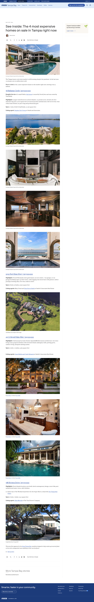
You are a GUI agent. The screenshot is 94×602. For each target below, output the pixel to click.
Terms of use (80, 588)
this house (29, 94)
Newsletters (12, 1)
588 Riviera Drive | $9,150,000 (17, 483)
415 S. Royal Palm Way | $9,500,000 (20, 337)
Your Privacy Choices (82, 590)
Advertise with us (61, 588)
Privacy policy (81, 586)
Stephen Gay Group (20, 110)
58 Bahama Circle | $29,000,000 (18, 91)
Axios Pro (30, 1)
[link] (7, 40)
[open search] (87, 5)
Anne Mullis (18, 395)
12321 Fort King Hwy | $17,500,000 (19, 274)
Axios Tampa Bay (26, 546)
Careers (59, 590)
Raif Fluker (9, 395)
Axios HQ (70, 590)
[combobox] (22, 1)
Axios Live (37, 1)
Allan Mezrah (18, 500)
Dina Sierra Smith (29, 288)
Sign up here (11, 551)
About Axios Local (61, 586)
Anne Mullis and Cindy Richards (24, 354)
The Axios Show (45, 1)
